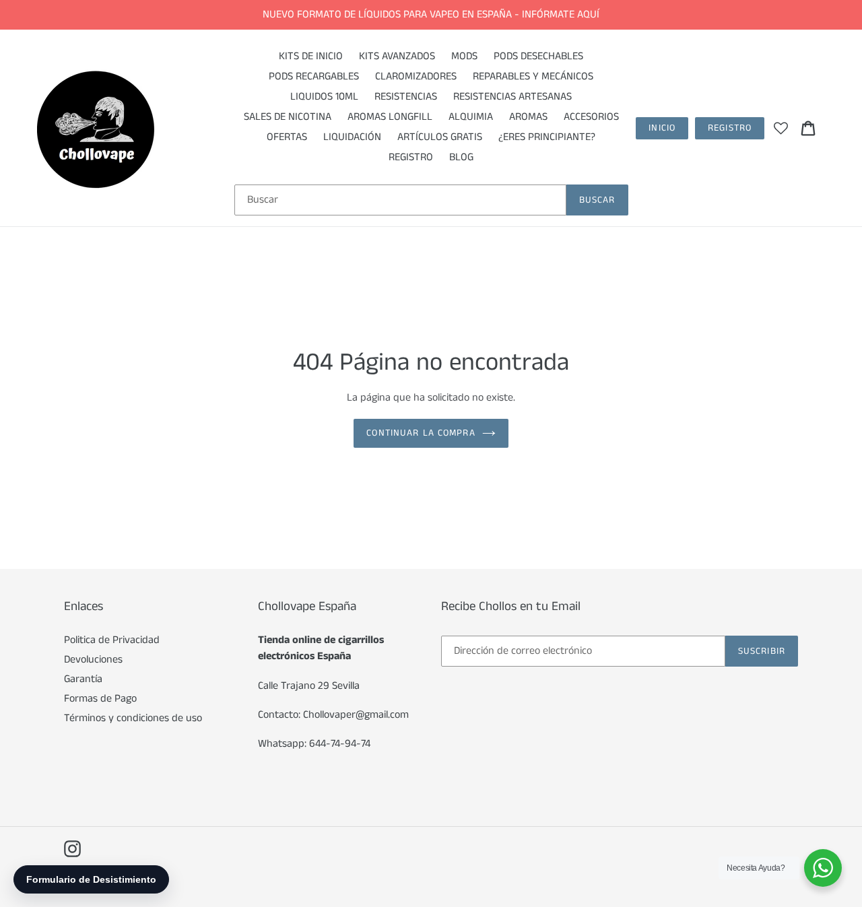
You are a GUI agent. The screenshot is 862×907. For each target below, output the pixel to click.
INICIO (662, 128)
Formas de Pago (100, 698)
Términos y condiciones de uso (133, 718)
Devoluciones (93, 659)
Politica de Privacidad (112, 640)
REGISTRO (730, 128)
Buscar (597, 200)
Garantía (83, 679)
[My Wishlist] (781, 128)
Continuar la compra (420, 433)
